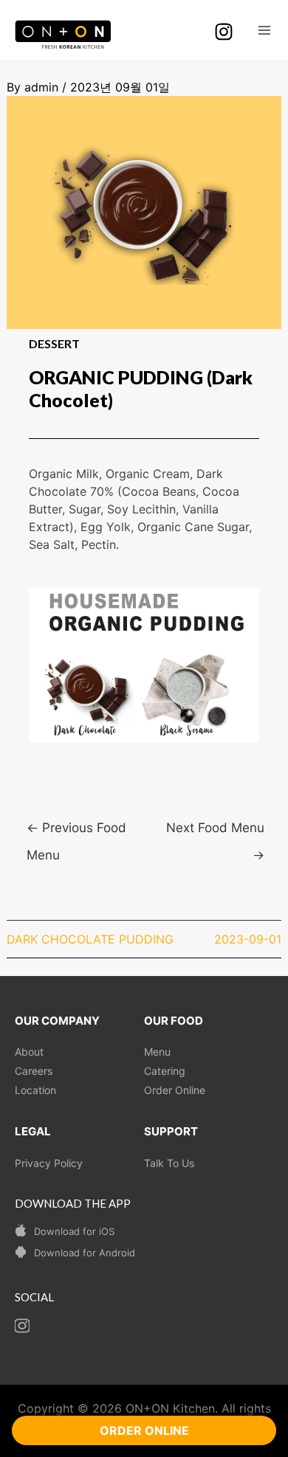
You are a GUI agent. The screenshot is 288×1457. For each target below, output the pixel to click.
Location (35, 1090)
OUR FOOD (173, 1021)
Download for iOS (74, 1231)
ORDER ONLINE (144, 1430)
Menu (157, 1051)
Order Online (174, 1090)
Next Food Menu (215, 832)
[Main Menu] (264, 30)
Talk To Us (169, 1163)
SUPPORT (171, 1131)
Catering (164, 1071)
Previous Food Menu (76, 832)
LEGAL (33, 1131)
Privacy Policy (49, 1163)
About (29, 1051)
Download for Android (84, 1253)
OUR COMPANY (57, 1021)
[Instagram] (223, 31)
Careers (33, 1071)
